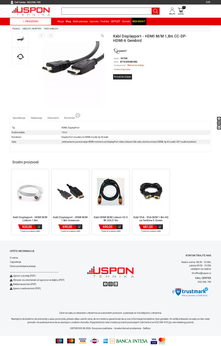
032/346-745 (33, 2)
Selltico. (147, 328)
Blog (68, 21)
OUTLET (115, 21)
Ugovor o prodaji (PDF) (24, 275)
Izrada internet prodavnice (127, 328)
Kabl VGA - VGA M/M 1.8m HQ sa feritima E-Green (150, 219)
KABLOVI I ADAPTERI (32, 29)
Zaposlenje (15, 262)
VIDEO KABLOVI (51, 29)
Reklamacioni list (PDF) (24, 284)
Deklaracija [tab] (36, 118)
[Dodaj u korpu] (39, 226)
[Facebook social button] (219, 119)
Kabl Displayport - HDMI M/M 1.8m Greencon (70, 219)
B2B (208, 2)
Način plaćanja (80, 21)
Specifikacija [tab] (19, 118)
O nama (14, 257)
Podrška (105, 21)
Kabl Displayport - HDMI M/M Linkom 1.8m (30, 219)
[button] (20, 40)
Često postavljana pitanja (23, 266)
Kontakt (126, 21)
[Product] (30, 191)
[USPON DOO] (31, 11)
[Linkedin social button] (219, 127)
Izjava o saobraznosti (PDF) (27, 288)
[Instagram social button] (219, 123)
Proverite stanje (122, 76)
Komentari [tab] (71, 117)
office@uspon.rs (203, 273)
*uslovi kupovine (122, 69)
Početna (16, 29)
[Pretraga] (155, 11)
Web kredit (139, 21)
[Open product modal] (102, 36)
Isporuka (94, 21)
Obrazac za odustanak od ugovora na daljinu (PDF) (38, 280)
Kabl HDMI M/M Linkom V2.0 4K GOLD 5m (110, 219)
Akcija (61, 21)
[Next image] (51, 35)
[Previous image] (41, 35)
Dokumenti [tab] (53, 118)
